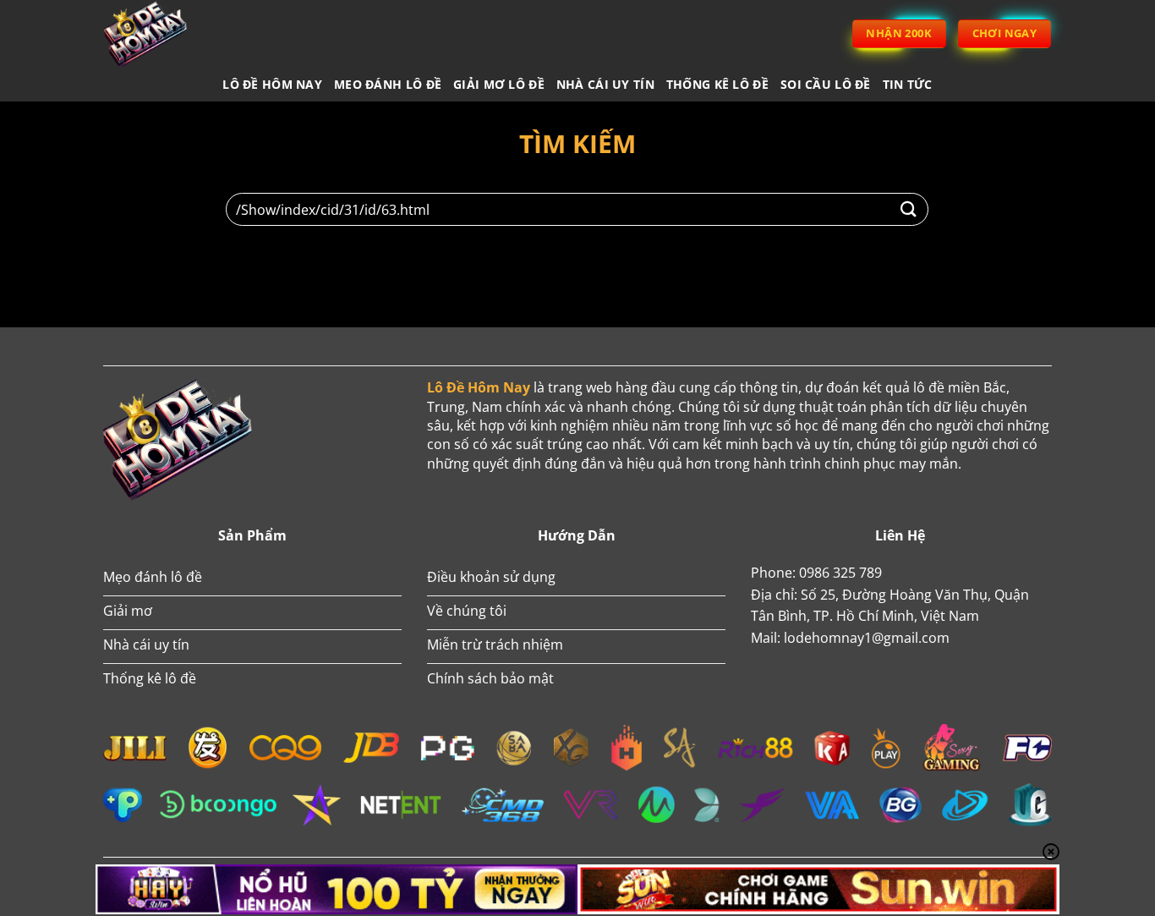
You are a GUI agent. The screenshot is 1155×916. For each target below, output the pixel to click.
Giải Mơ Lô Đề (499, 84)
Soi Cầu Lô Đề (825, 84)
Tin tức (908, 84)
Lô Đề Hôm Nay (272, 84)
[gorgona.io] (167, 34)
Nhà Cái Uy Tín (605, 84)
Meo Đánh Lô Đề (387, 84)
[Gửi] (909, 209)
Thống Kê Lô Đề (717, 84)
